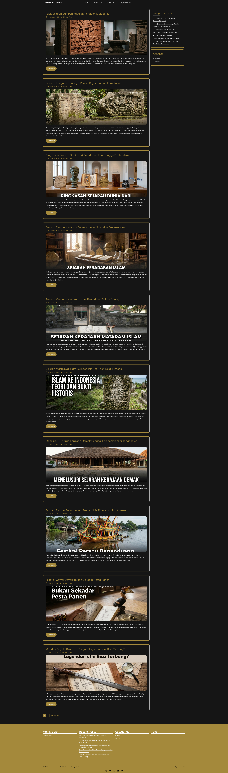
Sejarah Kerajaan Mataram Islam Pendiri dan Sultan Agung (82, 299)
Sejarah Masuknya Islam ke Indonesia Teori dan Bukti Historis (84, 368)
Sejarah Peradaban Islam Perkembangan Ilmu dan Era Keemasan (86, 227)
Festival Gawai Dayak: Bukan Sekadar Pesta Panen (77, 579)
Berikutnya (55, 715)
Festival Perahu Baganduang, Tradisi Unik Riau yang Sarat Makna (86, 510)
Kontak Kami (111, 2)
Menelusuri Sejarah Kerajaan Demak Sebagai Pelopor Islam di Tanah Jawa (92, 441)
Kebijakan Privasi (125, 2)
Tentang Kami (97, 2)
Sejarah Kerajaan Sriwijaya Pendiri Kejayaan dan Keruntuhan (84, 83)
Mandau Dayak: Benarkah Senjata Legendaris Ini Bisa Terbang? (85, 649)
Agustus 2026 (47, 735)
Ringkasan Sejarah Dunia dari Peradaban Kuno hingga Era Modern (87, 155)
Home (86, 2)
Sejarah (157, 62)
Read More (51, 68)
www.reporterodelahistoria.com (59, 767)
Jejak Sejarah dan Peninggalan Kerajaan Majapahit (77, 13)
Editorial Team (67, 17)
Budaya (157, 58)
